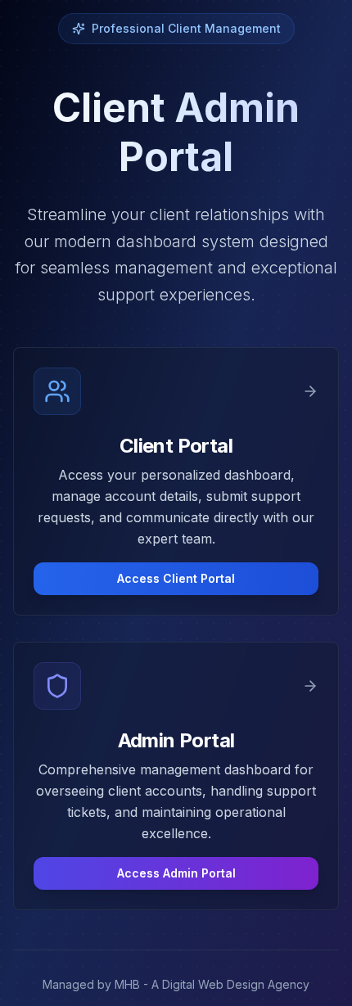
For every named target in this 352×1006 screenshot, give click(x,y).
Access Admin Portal (176, 873)
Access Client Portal (176, 578)
